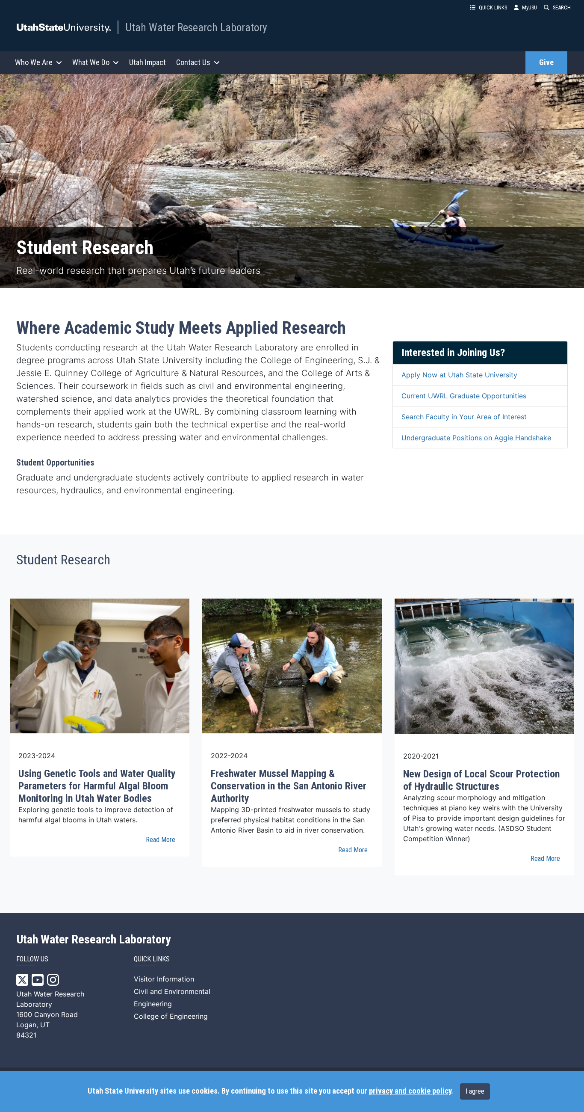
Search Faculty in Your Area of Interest (464, 416)
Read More (160, 840)
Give (546, 62)
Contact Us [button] (193, 62)
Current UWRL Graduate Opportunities (463, 395)
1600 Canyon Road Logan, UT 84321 (47, 1024)
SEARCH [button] (562, 7)
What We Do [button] (90, 62)
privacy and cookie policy (410, 1091)
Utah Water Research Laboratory (196, 27)
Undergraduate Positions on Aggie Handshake (476, 437)
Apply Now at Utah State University (459, 375)
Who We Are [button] (34, 62)
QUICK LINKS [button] (493, 7)
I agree (475, 1091)
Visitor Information (164, 979)
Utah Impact (147, 62)
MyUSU (529, 7)
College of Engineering (171, 1016)
